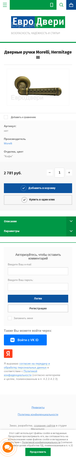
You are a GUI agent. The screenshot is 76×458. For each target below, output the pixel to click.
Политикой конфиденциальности (41, 442)
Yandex (8, 353)
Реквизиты (38, 407)
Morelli (8, 143)
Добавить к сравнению (23, 117)
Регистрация (38, 308)
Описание (10, 221)
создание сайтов (44, 425)
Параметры (11, 231)
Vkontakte (25, 339)
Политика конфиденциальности (38, 414)
